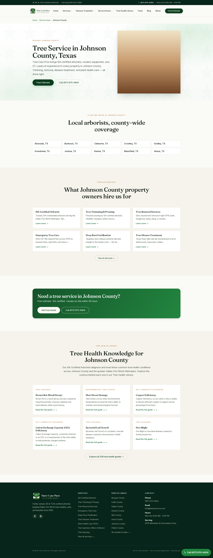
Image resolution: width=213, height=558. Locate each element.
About (158, 11)
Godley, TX (159, 143)
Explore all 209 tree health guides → (106, 456)
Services (67, 11)
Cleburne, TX (101, 143)
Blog (149, 11)
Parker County (117, 528)
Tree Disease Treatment (88, 519)
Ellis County (116, 515)
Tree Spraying (84, 532)
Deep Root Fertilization (87, 515)
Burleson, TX (71, 143)
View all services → (86, 536)
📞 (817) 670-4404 (146, 2)
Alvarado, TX (41, 143)
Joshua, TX (70, 151)
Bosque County (117, 498)
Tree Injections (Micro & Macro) (91, 528)
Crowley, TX (130, 143)
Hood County (117, 519)
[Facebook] (35, 516)
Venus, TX (159, 151)
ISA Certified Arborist (87, 498)
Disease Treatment (84, 11)
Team (140, 11)
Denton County (117, 511)
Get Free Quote (48, 310)
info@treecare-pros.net (155, 508)
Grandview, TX (42, 151)
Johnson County (118, 524)
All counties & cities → (120, 532)
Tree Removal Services (88, 506)
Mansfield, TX (131, 151)
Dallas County (117, 506)
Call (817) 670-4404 (69, 82)
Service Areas (104, 11)
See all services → (106, 258)
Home (55, 11)
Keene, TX (99, 151)
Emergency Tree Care (87, 511)
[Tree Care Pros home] (40, 11)
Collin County (117, 502)
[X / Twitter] (40, 516)
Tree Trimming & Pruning (88, 502)
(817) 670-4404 (151, 501)
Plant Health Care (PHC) (88, 524)
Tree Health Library (124, 11)
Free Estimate (174, 11)
